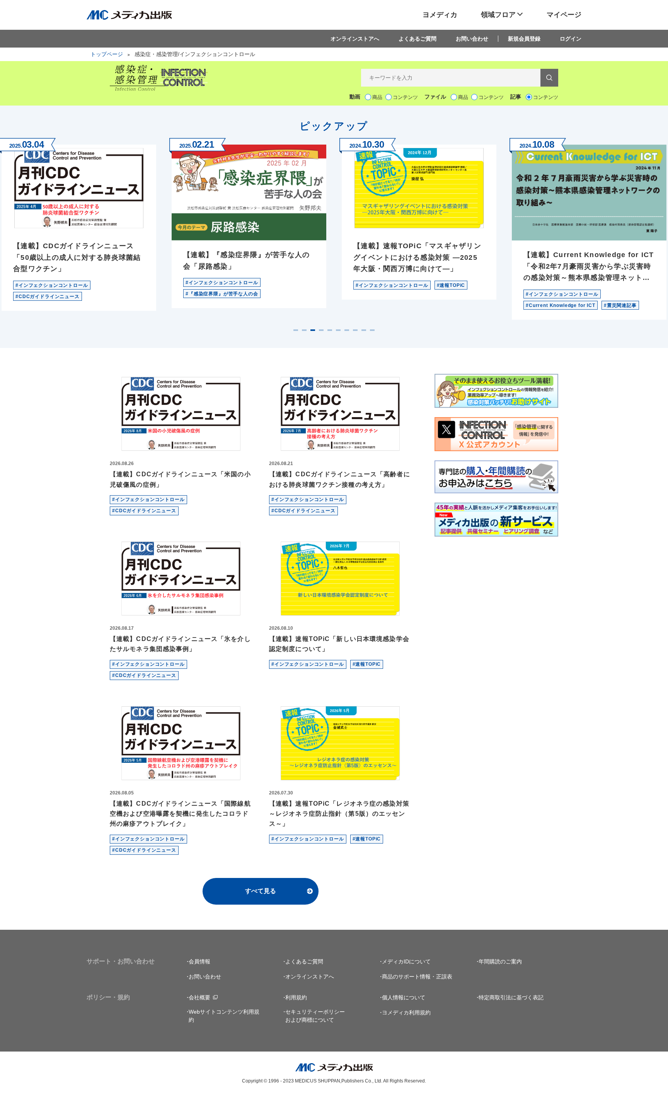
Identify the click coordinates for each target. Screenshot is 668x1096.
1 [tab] (295, 330)
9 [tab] (363, 330)
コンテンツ (405, 97)
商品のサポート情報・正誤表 (417, 976)
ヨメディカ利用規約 (406, 1012)
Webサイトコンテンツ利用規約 (224, 1016)
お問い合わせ (472, 39)
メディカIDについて (406, 961)
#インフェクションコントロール (51, 285)
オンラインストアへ (355, 39)
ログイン (570, 39)
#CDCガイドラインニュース (47, 296)
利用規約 (296, 997)
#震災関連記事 (620, 305)
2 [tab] (304, 330)
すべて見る (260, 891)
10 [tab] (372, 330)
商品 (377, 97)
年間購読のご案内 (500, 961)
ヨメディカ (440, 15)
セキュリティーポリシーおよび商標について (315, 1016)
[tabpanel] (249, 223)
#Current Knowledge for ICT (560, 305)
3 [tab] (312, 330)
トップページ (106, 54)
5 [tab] (329, 330)
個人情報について (403, 997)
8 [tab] (355, 330)
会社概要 (199, 997)
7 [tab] (346, 330)
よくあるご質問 (417, 39)
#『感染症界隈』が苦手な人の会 (222, 294)
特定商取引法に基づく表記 (511, 997)
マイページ (564, 15)
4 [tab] (321, 330)
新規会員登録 (524, 39)
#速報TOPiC (451, 285)
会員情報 (199, 961)
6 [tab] (338, 330)
